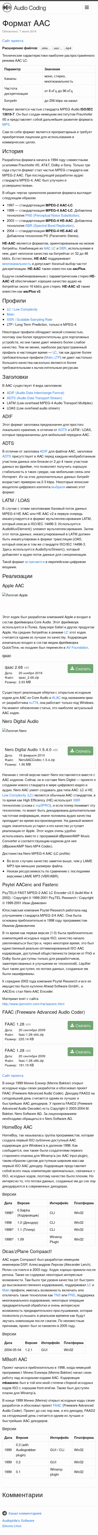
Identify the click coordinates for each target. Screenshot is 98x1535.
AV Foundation (77, 647)
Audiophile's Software (18, 1520)
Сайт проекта (12, 40)
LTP (57, 357)
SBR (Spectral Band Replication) (49, 225)
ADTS (62, 429)
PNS (71, 1295)
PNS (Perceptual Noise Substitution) (52, 215)
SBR (62, 248)
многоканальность (16, 263)
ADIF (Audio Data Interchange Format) (35, 392)
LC (55, 352)
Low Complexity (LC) (18, 795)
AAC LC (50, 248)
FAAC (57, 1405)
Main (10, 314)
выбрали (58, 486)
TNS (57, 1295)
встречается (35, 561)
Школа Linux (12, 1525)
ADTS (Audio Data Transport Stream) (34, 397)
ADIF (44, 451)
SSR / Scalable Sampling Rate (29, 319)
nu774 (33, 702)
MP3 (5, 124)
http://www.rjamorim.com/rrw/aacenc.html (33, 1003)
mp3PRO (43, 805)
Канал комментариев (25, 1513)
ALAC (56, 697)
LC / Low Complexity (22, 309)
